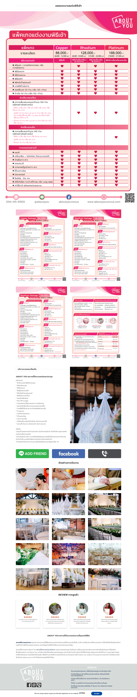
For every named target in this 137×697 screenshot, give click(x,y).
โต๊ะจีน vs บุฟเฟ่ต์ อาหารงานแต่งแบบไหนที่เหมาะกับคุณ (89, 683)
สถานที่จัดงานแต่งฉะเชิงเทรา (45, 649)
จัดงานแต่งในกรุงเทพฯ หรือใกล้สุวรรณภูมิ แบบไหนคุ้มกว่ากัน (91, 671)
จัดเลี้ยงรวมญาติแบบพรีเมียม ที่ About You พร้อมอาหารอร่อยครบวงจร (91, 687)
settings (82, 693)
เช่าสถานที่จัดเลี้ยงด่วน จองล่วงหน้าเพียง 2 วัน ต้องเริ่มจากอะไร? (90, 679)
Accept (96, 694)
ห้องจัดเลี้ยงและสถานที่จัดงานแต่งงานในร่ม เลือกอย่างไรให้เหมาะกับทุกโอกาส (90, 675)
